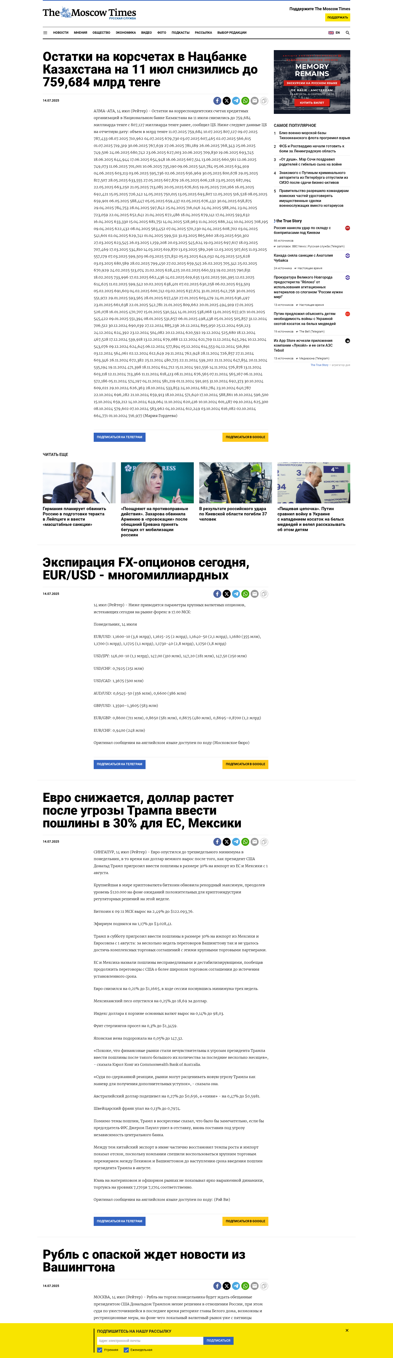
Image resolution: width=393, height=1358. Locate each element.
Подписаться (196, 706)
